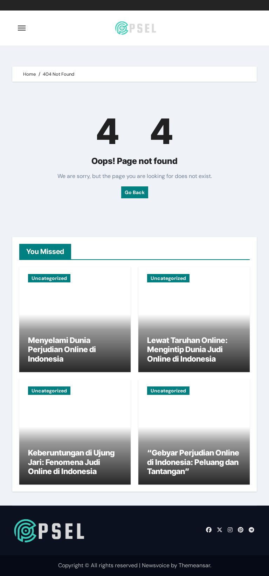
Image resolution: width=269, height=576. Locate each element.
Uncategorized (49, 278)
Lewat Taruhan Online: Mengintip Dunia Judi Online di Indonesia (187, 349)
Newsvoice (156, 565)
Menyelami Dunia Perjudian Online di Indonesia (62, 349)
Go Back (135, 192)
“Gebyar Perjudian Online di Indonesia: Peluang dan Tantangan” (193, 462)
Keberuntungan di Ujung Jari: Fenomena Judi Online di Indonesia (71, 462)
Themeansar (194, 565)
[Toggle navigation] (22, 28)
